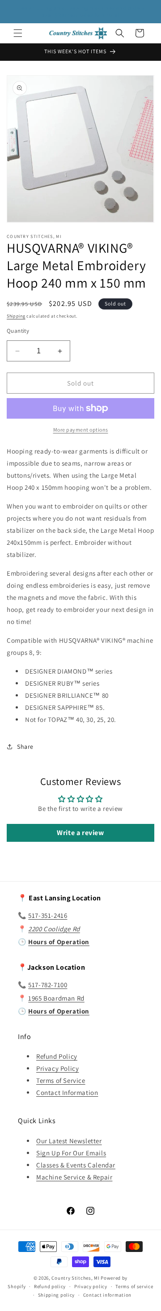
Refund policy (50, 1286)
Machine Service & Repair (74, 1177)
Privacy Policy (57, 1068)
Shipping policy (56, 1295)
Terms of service (134, 1286)
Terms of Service (60, 1080)
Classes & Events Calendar (75, 1165)
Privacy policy (90, 1286)
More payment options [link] (80, 429)
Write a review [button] (80, 832)
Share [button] (25, 746)
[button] (18, 33)
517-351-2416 (47, 915)
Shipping (16, 316)
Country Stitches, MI (75, 1278)
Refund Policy (56, 1056)
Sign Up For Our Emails (71, 1153)
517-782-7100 (47, 984)
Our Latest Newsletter (69, 1141)
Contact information (107, 1295)
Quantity (18, 331)
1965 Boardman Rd (56, 998)
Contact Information (67, 1092)
